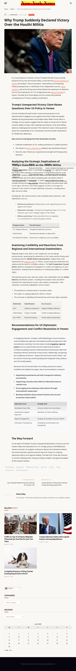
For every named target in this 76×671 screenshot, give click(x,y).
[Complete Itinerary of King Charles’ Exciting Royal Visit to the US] (20, 558)
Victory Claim (9, 470)
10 (19, 637)
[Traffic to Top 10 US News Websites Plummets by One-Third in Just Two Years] (20, 523)
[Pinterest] (6, 98)
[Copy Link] (6, 108)
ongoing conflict (30, 262)
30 (9, 646)
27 (47, 643)
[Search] (71, 3)
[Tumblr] (6, 113)
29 (67, 643)
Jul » (10, 650)
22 (67, 640)
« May (6, 650)
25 (28, 643)
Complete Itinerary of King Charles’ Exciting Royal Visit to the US (18, 572)
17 (19, 640)
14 (57, 637)
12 (38, 637)
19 (38, 640)
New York (44, 467)
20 (47, 640)
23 (9, 643)
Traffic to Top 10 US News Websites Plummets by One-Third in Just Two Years (18, 539)
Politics (31, 14)
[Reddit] (6, 118)
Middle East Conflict (32, 467)
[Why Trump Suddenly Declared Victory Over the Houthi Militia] (38, 51)
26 (38, 643)
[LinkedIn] (6, 93)
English (10, 588)
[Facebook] (6, 83)
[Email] (6, 103)
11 (28, 637)
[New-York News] (38, 3)
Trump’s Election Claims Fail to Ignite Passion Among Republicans (54, 538)
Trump (58, 467)
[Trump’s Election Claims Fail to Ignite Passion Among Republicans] (55, 523)
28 (57, 643)
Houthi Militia (9, 467)
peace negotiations (34, 148)
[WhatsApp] (6, 134)
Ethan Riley (14, 14)
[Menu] (5, 3)
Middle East (20, 467)
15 (67, 637)
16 (9, 640)
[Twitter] (6, 88)
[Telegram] (6, 128)
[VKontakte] (6, 123)
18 (28, 640)
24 (19, 643)
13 (47, 637)
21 (57, 640)
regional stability (57, 92)
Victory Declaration (22, 470)
